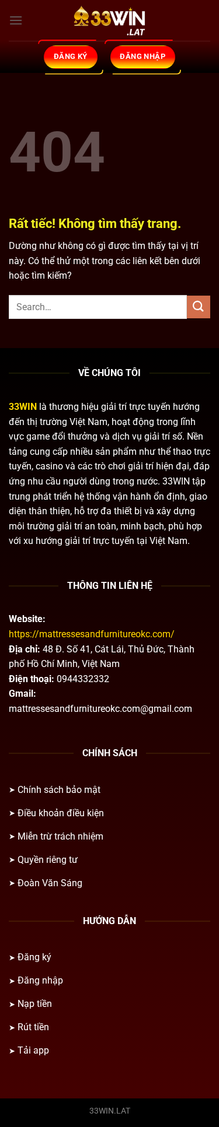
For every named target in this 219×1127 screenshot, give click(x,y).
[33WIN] (109, 20)
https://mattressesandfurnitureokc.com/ (92, 634)
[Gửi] (198, 307)
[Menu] (16, 20)
